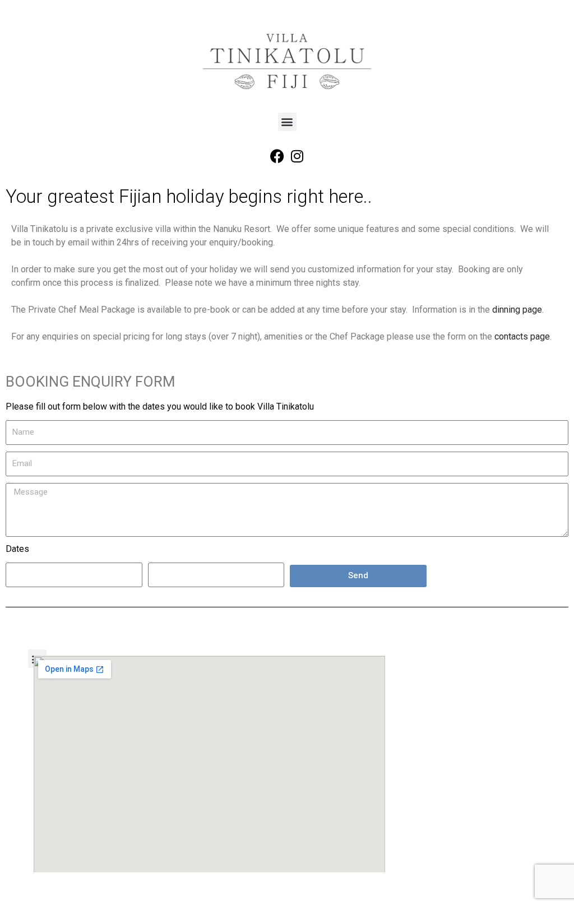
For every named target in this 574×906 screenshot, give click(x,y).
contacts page (522, 336)
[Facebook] (277, 156)
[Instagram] (297, 156)
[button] (287, 122)
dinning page (517, 309)
